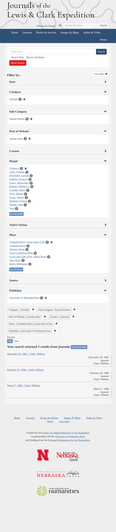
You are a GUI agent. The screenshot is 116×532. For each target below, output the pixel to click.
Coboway (14, 168)
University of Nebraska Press (24, 297)
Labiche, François (18, 179)
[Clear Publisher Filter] (46, 298)
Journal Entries (17, 118)
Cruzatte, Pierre (17, 190)
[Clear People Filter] (26, 168)
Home (14, 32)
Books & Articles (46, 32)
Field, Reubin (16, 193)
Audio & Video (92, 32)
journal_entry (16, 138)
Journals (27, 32)
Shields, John (16, 204)
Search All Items (79, 347)
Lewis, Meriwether (19, 182)
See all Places (16, 269)
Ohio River (15, 260)
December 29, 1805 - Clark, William (26, 353)
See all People (16, 214)
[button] (33, 309)
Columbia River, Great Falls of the (27, 242)
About (103, 39)
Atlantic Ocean (17, 249)
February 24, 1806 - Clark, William (25, 369)
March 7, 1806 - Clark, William (23, 385)
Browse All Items (35, 57)
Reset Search (17, 62)
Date (16, 341)
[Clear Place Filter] (51, 242)
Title (10, 341)
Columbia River (17, 245)
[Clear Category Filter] (24, 99)
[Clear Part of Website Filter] (30, 138)
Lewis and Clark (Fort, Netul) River (27, 256)
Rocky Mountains (18, 263)
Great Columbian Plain (21, 252)
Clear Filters (99, 74)
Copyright (64, 421)
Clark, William (17, 171)
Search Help (17, 57)
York (11, 208)
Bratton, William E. (19, 186)
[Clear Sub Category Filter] (31, 119)
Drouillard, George (19, 175)
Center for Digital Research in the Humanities (66, 432)
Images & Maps (70, 32)
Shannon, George (18, 201)
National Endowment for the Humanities (69, 440)
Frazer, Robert (16, 197)
